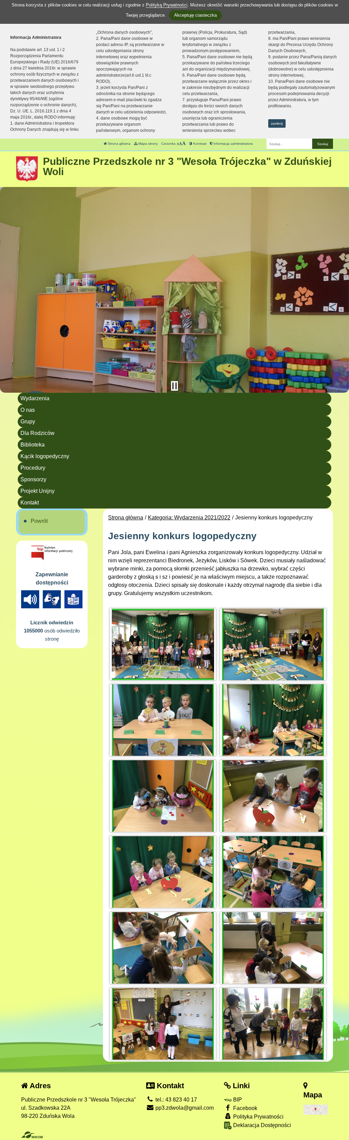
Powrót (39, 521)
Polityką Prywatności (166, 4)
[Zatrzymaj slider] (174, 385)
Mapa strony (147, 143)
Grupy (27, 421)
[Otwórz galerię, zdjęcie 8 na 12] (273, 872)
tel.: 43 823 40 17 (175, 1100)
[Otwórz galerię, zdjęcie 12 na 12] (273, 1024)
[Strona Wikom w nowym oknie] (32, 1134)
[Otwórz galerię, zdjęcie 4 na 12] (273, 720)
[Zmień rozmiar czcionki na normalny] (178, 143)
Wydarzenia (34, 398)
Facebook (244, 1108)
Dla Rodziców (37, 433)
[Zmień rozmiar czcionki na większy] (180, 143)
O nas (27, 410)
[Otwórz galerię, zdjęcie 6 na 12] (273, 796)
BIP (237, 1100)
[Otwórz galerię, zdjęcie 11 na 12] (163, 1024)
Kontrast (199, 143)
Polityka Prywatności (258, 1117)
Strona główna (119, 143)
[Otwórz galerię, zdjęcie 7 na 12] (163, 872)
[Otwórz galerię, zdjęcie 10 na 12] (273, 948)
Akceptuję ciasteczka (195, 15)
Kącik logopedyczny (44, 456)
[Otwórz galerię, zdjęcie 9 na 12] (163, 948)
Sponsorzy (33, 479)
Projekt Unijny (37, 491)
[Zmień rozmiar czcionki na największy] (184, 143)
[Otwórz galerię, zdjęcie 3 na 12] (163, 720)
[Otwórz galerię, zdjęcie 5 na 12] (163, 796)
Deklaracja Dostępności (261, 1125)
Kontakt (29, 502)
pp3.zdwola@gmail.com (184, 1108)
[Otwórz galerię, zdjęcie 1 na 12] (163, 644)
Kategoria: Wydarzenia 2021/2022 (189, 517)
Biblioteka (32, 445)
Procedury (32, 468)
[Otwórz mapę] (315, 1109)
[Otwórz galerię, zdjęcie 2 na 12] (273, 644)
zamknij (277, 123)
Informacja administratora (232, 143)
